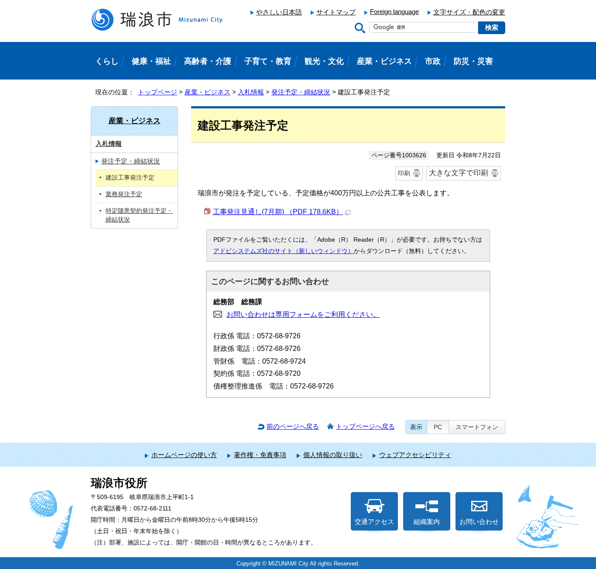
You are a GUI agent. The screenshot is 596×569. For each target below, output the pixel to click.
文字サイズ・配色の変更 (469, 12)
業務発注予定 (124, 194)
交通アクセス (374, 521)
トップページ (157, 92)
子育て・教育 (267, 61)
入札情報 (251, 92)
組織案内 (427, 521)
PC (438, 426)
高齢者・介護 (207, 61)
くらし (107, 61)
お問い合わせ (479, 521)
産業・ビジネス (207, 92)
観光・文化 (324, 61)
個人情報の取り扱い (332, 454)
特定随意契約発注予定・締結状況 (139, 215)
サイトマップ (336, 12)
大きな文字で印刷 (458, 173)
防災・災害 (473, 61)
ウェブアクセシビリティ (415, 454)
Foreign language (394, 11)
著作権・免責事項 (260, 454)
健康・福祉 (151, 61)
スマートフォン (477, 426)
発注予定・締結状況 (300, 92)
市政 (433, 61)
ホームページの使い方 (184, 454)
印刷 (404, 173)
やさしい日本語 (279, 12)
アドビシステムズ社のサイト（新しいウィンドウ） (283, 250)
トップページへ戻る (365, 426)
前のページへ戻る (293, 426)
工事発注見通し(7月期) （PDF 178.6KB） (278, 211)
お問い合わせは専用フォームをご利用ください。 (303, 314)
